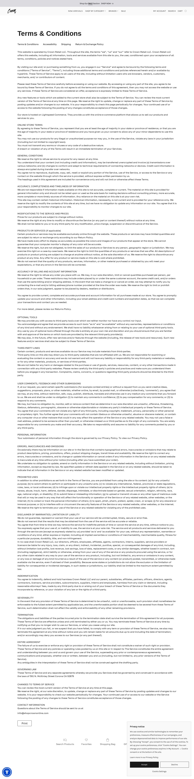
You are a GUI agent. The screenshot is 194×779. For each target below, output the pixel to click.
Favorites (86, 744)
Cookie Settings (126, 766)
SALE (123, 11)
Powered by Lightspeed (97, 771)
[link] (107, 3)
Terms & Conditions (54, 766)
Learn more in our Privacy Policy (144, 757)
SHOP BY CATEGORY (95, 11)
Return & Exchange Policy (89, 44)
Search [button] (172, 11)
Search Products (65, 744)
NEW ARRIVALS (75, 11)
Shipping (66, 44)
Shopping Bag (107, 744)
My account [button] (159, 11)
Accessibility (50, 44)
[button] (12, 11)
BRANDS (113, 11)
